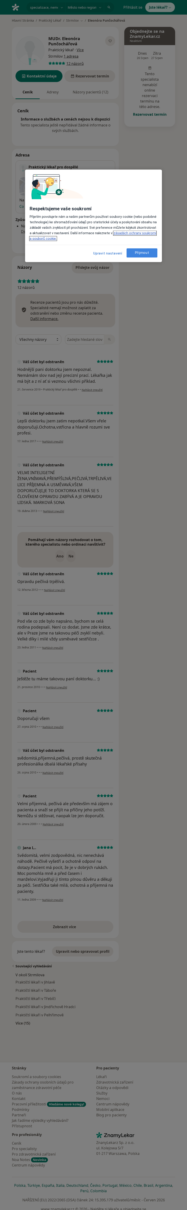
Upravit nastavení (107, 253)
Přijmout (142, 253)
